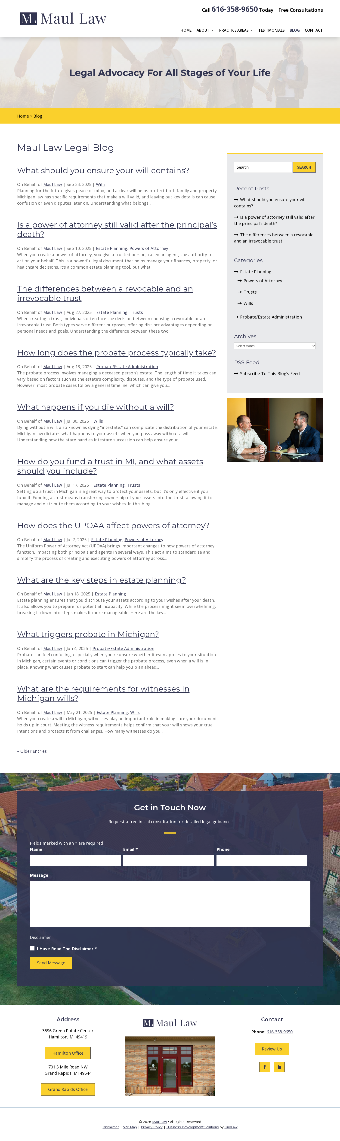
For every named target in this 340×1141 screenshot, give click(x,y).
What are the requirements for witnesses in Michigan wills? (103, 693)
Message (39, 875)
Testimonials (271, 31)
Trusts (136, 312)
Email (130, 849)
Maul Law (52, 184)
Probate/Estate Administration (127, 366)
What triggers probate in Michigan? (88, 634)
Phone (223, 849)
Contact (314, 31)
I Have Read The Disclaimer (67, 948)
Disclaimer (40, 937)
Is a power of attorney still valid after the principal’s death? (117, 229)
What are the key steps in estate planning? (101, 580)
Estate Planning (111, 248)
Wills (100, 184)
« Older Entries (32, 751)
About (203, 31)
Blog (295, 31)
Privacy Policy (152, 1127)
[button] (335, 1107)
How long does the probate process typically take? (116, 353)
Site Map (130, 1127)
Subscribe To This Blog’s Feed (270, 373)
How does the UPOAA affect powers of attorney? (113, 525)
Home (186, 31)
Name (36, 849)
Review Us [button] (272, 1049)
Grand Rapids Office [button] (68, 1089)
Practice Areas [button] (234, 31)
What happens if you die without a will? (95, 407)
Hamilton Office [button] (67, 1053)
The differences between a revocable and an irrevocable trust (105, 293)
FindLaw (231, 1127)
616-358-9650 (235, 9)
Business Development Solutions (193, 1127)
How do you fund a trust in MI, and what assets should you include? (110, 466)
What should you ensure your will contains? (103, 170)
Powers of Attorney (149, 248)
